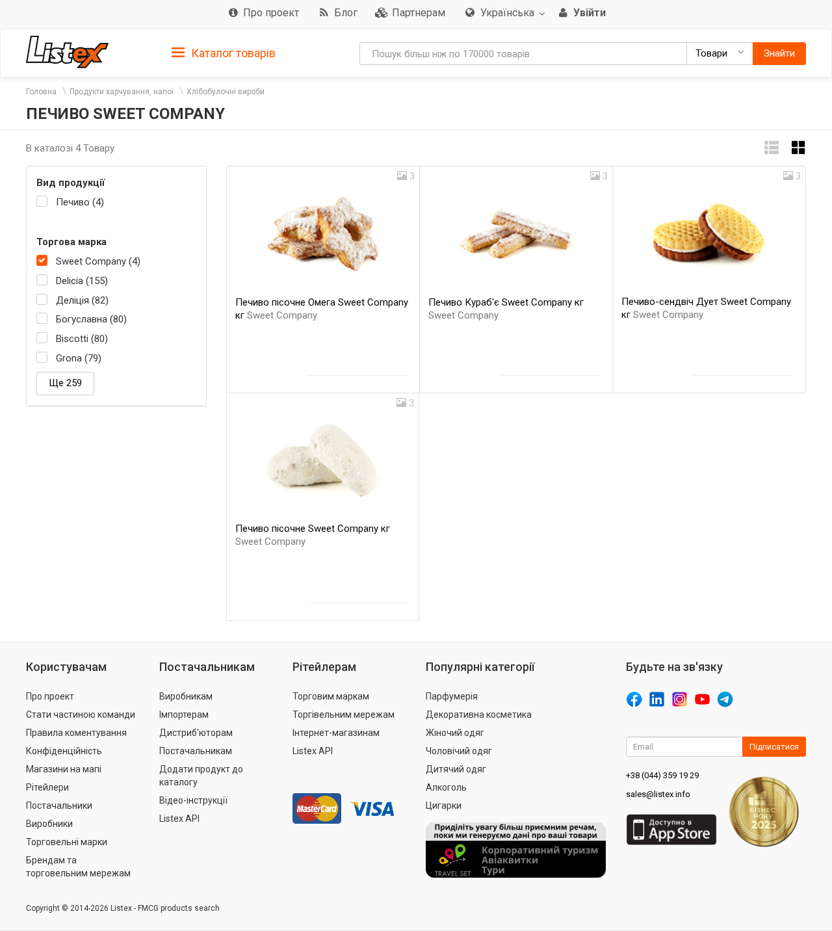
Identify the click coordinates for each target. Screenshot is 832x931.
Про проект (50, 696)
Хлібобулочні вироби (226, 91)
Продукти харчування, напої (122, 91)
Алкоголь (446, 787)
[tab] (223, 52)
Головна (41, 91)
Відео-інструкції (193, 800)
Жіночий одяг (455, 733)
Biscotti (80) (82, 339)
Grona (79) (78, 358)
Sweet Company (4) (98, 261)
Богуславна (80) (91, 319)
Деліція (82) (82, 300)
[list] (771, 148)
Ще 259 (65, 383)
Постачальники (59, 805)
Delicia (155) (82, 281)
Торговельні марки (66, 842)
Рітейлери (47, 787)
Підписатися (774, 747)
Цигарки (444, 805)
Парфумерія (452, 696)
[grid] (798, 148)
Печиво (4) (80, 202)
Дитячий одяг (456, 769)
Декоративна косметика (479, 714)
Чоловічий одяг (459, 751)
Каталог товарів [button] (232, 53)
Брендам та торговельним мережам (78, 866)
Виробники (49, 824)
